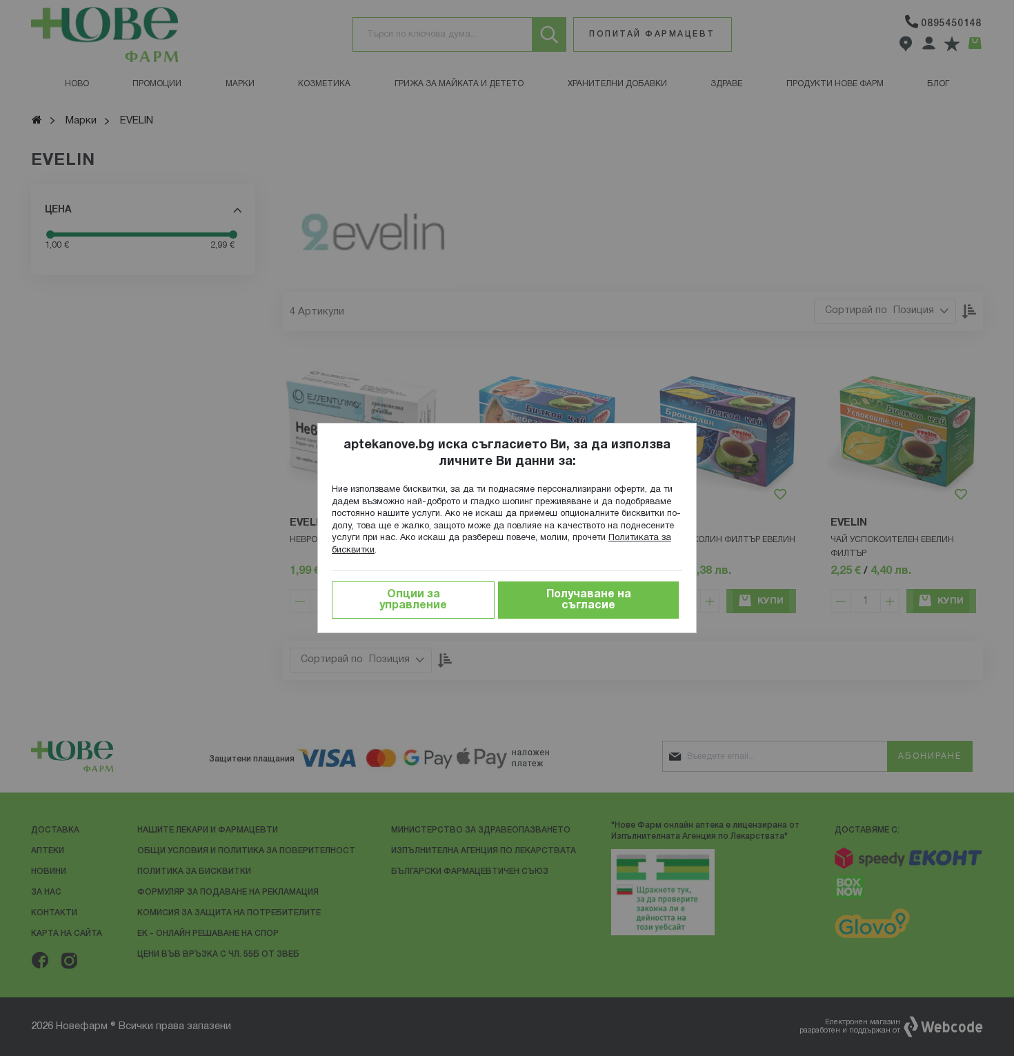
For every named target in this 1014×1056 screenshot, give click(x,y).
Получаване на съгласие (588, 600)
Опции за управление (413, 600)
